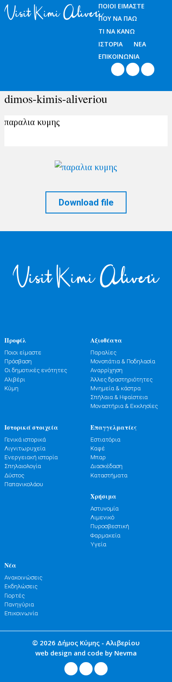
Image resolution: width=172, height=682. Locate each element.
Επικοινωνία (21, 613)
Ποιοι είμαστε (22, 352)
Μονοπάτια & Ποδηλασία (122, 361)
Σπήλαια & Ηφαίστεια (119, 396)
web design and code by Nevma (86, 652)
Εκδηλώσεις (20, 586)
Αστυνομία (104, 508)
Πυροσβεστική (109, 526)
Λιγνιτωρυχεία (24, 448)
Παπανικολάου (23, 484)
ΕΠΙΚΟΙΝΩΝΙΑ (118, 56)
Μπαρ (98, 457)
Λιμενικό (102, 517)
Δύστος (14, 475)
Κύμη (11, 388)
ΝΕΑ (140, 44)
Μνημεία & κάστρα (115, 388)
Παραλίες (103, 352)
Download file (86, 202)
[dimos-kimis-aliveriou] (86, 167)
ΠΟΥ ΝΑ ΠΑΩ (117, 18)
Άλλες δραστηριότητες (121, 379)
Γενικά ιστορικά (25, 439)
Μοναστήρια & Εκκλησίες (124, 405)
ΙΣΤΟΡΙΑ (110, 44)
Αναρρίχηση (106, 369)
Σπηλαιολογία (22, 465)
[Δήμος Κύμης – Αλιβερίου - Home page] (43, 12)
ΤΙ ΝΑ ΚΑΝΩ (116, 31)
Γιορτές (14, 595)
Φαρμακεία (105, 535)
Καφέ (97, 448)
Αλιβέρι (14, 379)
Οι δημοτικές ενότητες (35, 369)
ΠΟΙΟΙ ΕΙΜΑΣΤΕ (121, 6)
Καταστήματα (108, 475)
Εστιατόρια (105, 439)
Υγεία (98, 544)
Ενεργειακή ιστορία (31, 457)
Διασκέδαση (106, 465)
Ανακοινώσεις (23, 577)
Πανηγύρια (19, 604)
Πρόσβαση (18, 361)
